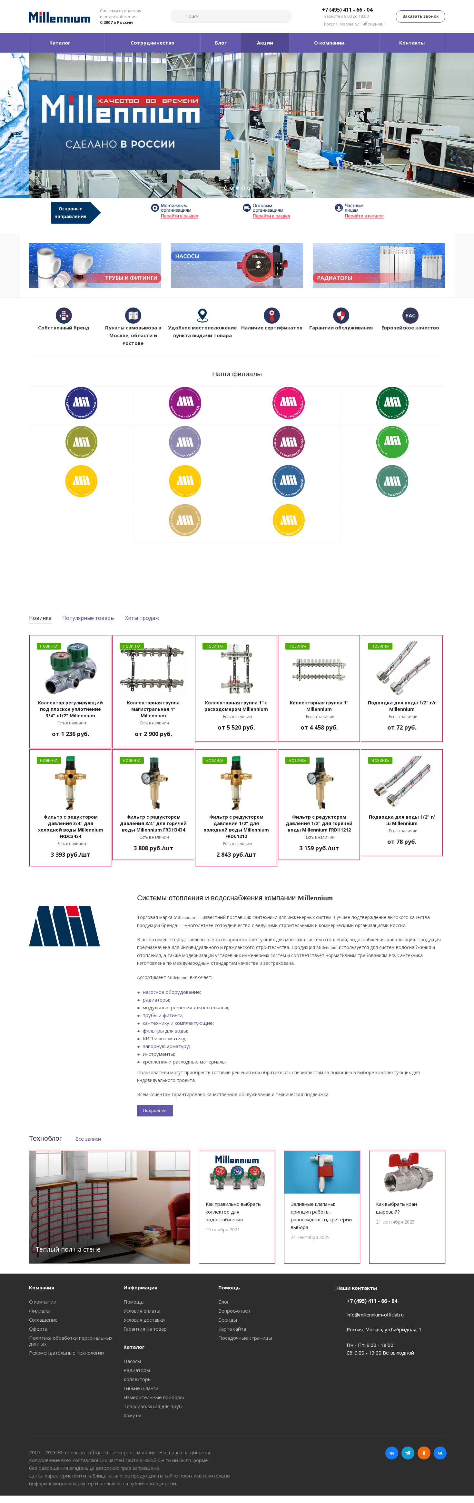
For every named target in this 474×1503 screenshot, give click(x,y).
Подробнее (155, 1110)
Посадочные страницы (245, 1338)
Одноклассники (424, 1453)
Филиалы (39, 1310)
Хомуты (132, 1415)
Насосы (132, 1361)
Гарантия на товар (145, 1329)
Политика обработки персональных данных (71, 1341)
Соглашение (43, 1319)
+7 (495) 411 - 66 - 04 (347, 10)
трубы (150, 1015)
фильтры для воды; (165, 1030)
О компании (42, 1301)
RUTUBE (440, 1453)
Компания (41, 1287)
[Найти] (178, 16)
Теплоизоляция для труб (152, 1406)
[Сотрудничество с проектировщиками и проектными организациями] (375, 211)
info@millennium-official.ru (375, 1314)
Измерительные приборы (153, 1397)
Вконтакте (391, 1453)
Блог (223, 1301)
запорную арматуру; (166, 1046)
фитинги (173, 1015)
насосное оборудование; (172, 992)
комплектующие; (194, 1023)
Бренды (227, 1319)
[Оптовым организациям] (283, 211)
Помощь (133, 1301)
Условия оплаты (141, 1310)
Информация (140, 1287)
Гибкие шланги (140, 1388)
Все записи (88, 1138)
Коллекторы (137, 1379)
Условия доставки (144, 1319)
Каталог (133, 1347)
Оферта (38, 1329)
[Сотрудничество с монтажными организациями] (191, 211)
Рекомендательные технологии (66, 1352)
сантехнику (156, 1023)
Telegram (407, 1453)
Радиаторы (136, 1370)
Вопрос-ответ (234, 1310)
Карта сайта (232, 1329)
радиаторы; (156, 999)
